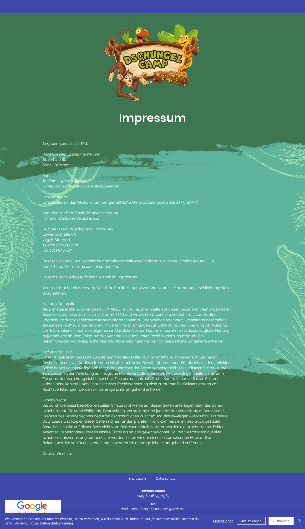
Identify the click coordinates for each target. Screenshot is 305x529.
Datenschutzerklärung (56, 523)
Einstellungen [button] (223, 521)
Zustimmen (281, 521)
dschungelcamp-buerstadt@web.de (87, 186)
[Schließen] (299, 521)
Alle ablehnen (251, 521)
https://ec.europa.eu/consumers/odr (87, 266)
